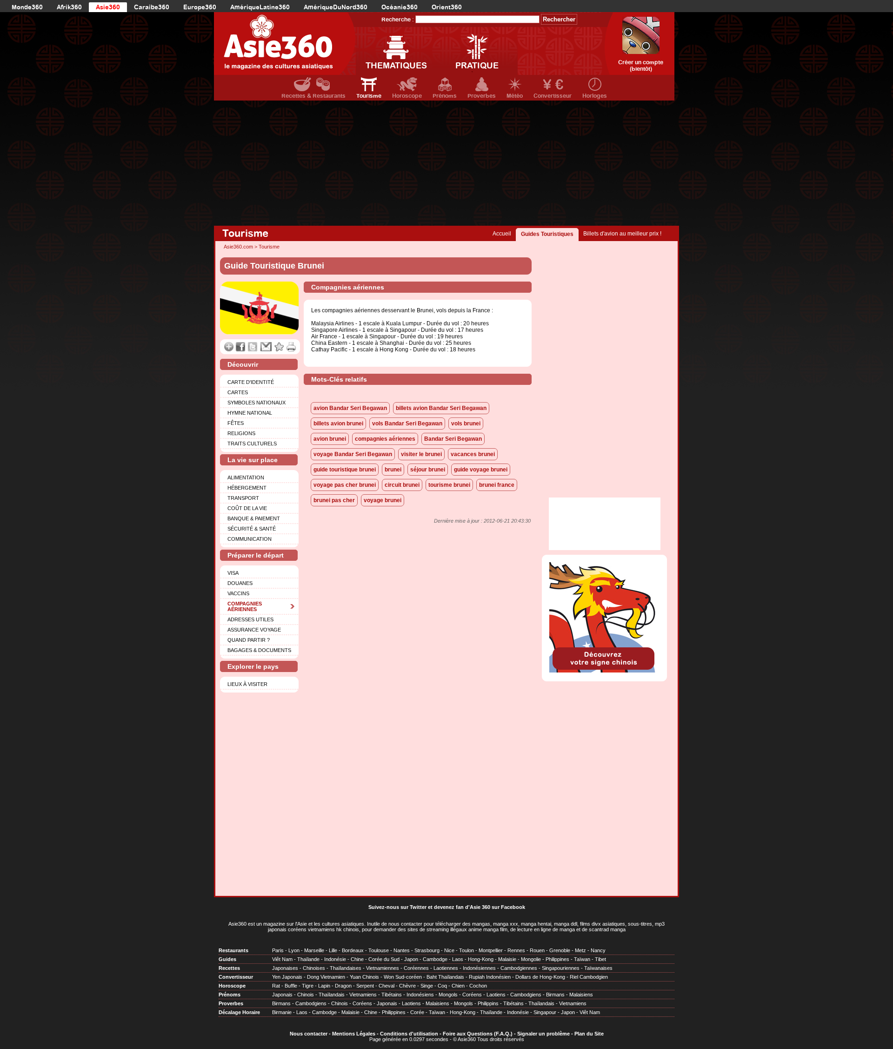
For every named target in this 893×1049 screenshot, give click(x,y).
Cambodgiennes (518, 968)
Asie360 (108, 7)
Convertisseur (552, 96)
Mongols (448, 994)
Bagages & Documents (259, 650)
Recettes (229, 968)
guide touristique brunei (344, 469)
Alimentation (245, 477)
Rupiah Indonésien (490, 977)
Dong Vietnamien (326, 977)
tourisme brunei (449, 485)
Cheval (386, 985)
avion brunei (329, 439)
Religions (241, 433)
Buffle (291, 985)
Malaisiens (581, 994)
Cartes (237, 392)
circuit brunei (402, 485)
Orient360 (447, 7)
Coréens (472, 994)
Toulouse (378, 950)
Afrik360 (69, 7)
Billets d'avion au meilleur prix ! (622, 233)
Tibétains (391, 994)
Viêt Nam (282, 959)
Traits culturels (252, 443)
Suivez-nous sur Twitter (397, 907)
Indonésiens (420, 994)
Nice (449, 950)
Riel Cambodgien (589, 977)
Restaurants (233, 950)
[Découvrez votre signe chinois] (604, 670)
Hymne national (249, 413)
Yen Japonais (287, 977)
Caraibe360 (151, 7)
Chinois (305, 994)
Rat (276, 985)
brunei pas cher (334, 500)
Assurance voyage (254, 629)
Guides (227, 959)
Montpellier (491, 950)
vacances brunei (473, 454)
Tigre (307, 985)
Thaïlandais (332, 994)
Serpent (365, 985)
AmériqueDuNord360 (335, 7)
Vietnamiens (363, 994)
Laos (457, 959)
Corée (417, 1012)
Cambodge (435, 959)
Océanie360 (399, 7)
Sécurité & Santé (251, 528)
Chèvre (407, 985)
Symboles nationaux (256, 402)
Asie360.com (238, 246)
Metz (580, 950)
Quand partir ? (248, 640)
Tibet (600, 959)
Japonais (282, 994)
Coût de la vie (247, 508)
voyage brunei (382, 500)
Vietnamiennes (382, 968)
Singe (426, 985)
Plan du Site (589, 1033)
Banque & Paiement (253, 518)
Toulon (466, 950)
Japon (411, 959)
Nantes (401, 950)
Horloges (594, 96)
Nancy (598, 950)
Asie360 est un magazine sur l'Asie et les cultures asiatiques (296, 924)
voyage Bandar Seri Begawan (352, 454)
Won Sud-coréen (403, 977)
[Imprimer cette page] (291, 346)
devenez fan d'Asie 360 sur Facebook (479, 907)
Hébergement (247, 488)
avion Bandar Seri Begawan (350, 408)
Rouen (537, 950)
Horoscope (407, 96)
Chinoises (314, 968)
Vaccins (238, 593)
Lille (333, 950)
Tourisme (368, 96)
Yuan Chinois (364, 977)
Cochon (478, 985)
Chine (357, 959)
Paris (278, 950)
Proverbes (481, 96)
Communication (249, 539)
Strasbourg (427, 950)
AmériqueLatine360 (260, 7)
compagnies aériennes (385, 439)
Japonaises (285, 968)
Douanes (240, 583)
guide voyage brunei (480, 469)
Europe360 (199, 7)
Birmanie (282, 1012)
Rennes (516, 950)
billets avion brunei (338, 423)
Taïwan (582, 959)
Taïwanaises (598, 968)
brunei (393, 469)
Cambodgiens (525, 994)
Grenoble (559, 950)
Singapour (544, 1012)
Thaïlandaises (345, 968)
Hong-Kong (480, 959)
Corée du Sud (384, 959)
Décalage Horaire (239, 1012)
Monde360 (27, 7)
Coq (442, 985)
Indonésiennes (479, 968)
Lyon (294, 950)
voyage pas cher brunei (344, 485)
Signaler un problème (543, 1033)
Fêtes (235, 423)
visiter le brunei (421, 454)
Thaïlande (308, 959)
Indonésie (335, 959)
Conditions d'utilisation (409, 1033)
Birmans (555, 994)
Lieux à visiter (247, 684)
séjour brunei (427, 469)
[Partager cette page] (228, 346)
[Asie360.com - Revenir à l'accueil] (285, 43)
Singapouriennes (561, 968)
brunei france (496, 485)
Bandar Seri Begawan (453, 439)
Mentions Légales (353, 1033)
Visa (233, 573)
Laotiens (496, 994)
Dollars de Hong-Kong (540, 977)
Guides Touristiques (547, 234)
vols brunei (465, 423)
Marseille (314, 950)
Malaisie (507, 959)
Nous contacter (308, 1033)
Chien (458, 985)
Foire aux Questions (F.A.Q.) (478, 1033)
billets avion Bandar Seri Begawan (441, 408)
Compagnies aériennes (244, 606)
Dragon (343, 985)
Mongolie (531, 959)
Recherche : (397, 19)
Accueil (502, 233)
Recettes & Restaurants (313, 96)
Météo (514, 96)
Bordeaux (353, 950)
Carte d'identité (250, 382)
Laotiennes (445, 968)
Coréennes (416, 968)
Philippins (488, 1003)
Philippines (557, 959)
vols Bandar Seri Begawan (407, 423)
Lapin (324, 985)
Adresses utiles (250, 619)
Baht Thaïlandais (445, 977)
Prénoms (445, 96)
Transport (243, 498)
